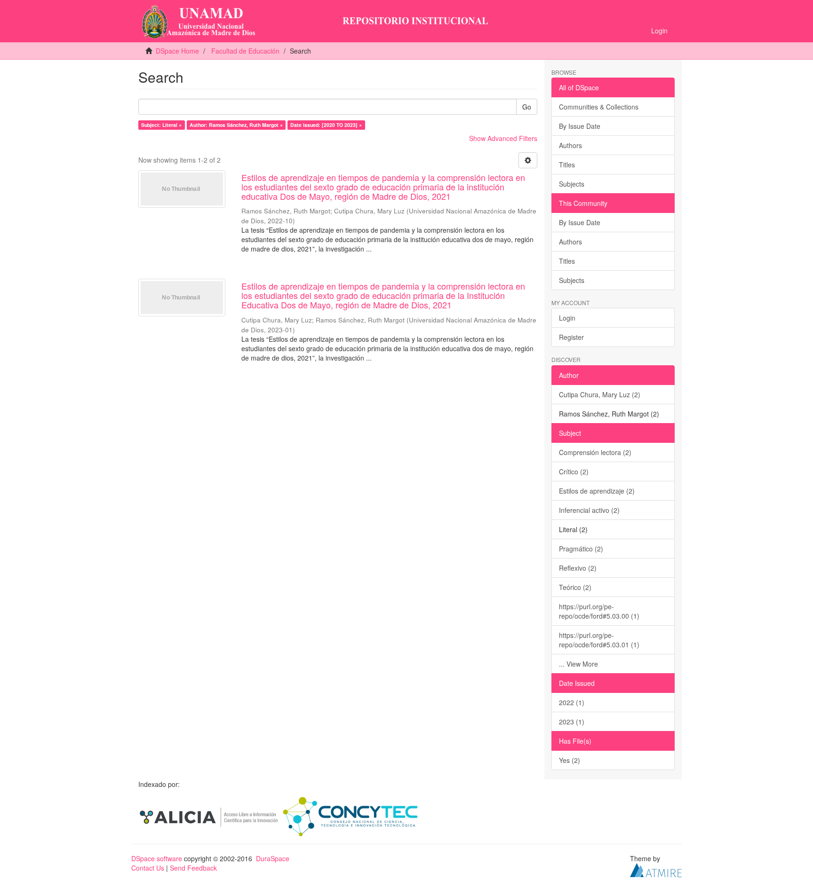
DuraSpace (272, 858)
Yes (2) (569, 760)
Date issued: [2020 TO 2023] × (326, 124)
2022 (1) (571, 702)
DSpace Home (177, 50)
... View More (578, 663)
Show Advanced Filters (503, 138)
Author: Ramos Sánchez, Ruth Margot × (236, 124)
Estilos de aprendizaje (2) (597, 490)
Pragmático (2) (581, 548)
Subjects (571, 184)
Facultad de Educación (245, 50)
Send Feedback (193, 867)
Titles (567, 164)
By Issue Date (579, 126)
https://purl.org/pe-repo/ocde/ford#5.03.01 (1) (599, 639)
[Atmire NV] (656, 868)
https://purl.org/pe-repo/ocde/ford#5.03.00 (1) (599, 611)
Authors (570, 145)
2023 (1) (571, 721)
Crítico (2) (574, 471)
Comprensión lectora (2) (595, 452)
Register (571, 337)
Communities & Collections (598, 106)
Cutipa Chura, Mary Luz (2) (599, 394)
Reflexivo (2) (578, 568)
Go (526, 106)
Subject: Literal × (161, 124)
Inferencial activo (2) (589, 510)
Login (567, 317)
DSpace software (156, 858)
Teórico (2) (575, 587)
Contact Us (147, 867)
